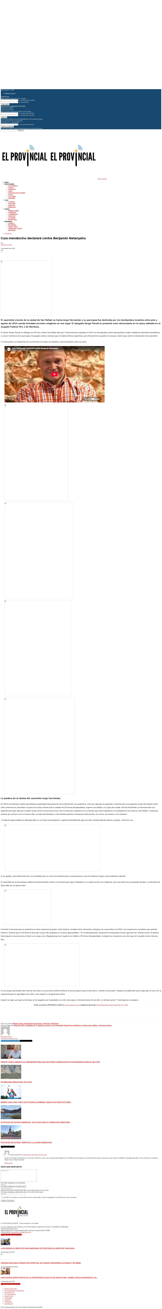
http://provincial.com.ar (9, 1038)
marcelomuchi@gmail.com (21, 1232)
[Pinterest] (17, 255)
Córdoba (12, 212)
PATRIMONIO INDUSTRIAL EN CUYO (16, 1082)
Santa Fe (11, 216)
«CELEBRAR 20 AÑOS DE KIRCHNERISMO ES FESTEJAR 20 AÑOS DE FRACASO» (38, 1248)
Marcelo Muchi (6, 245)
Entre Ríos (12, 219)
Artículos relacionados (10, 1041)
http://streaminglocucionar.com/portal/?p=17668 (112, 1005)
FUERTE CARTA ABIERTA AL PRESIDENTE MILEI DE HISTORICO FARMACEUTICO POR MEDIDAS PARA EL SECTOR (50, 1062)
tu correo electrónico (26, 113)
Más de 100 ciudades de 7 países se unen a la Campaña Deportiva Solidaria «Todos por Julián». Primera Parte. (63, 1025)
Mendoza (12, 207)
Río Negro (12, 225)
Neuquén (11, 230)
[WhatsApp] (24, 255)
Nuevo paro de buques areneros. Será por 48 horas (36, 1024)
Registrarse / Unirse (9, 93)
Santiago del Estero (16, 193)
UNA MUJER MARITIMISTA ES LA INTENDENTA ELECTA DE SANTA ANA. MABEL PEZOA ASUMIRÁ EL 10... (49, 1277)
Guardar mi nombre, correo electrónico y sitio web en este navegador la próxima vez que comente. (40, 1197)
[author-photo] (5, 1035)
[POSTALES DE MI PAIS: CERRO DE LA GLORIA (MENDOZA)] (11, 1139)
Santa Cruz (13, 227)
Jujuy (10, 191)
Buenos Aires (13, 211)
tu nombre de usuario (26, 100)
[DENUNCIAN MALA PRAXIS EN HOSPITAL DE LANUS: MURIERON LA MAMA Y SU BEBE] (5, 1259)
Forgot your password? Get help (13, 106)
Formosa (12, 189)
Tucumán (12, 196)
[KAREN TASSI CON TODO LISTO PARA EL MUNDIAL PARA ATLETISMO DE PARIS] (11, 1098)
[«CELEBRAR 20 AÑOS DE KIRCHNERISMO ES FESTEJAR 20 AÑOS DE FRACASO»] (5, 1244)
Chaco (11, 187)
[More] (31, 255)
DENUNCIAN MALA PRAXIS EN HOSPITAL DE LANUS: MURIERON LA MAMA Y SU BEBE (41, 1263)
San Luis (11, 205)
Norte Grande (9, 184)
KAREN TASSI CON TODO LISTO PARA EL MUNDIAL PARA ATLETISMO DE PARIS (36, 1102)
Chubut (11, 223)
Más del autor (26, 1041)
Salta (10, 194)
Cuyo (6, 200)
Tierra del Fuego (15, 228)
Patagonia (8, 221)
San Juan (11, 203)
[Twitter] (11, 255)
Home (6, 182)
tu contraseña (23, 102)
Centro (7, 209)
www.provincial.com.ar (72, 1005)
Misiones (11, 198)
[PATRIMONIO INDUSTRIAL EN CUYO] (11, 1078)
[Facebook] (4, 255)
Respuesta (8, 1163)
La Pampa (11, 218)
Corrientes (12, 214)
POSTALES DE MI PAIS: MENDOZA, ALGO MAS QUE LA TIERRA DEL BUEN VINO (35, 1122)
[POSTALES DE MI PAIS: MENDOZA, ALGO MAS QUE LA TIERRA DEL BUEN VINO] (11, 1119)
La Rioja (11, 202)
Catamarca (13, 186)
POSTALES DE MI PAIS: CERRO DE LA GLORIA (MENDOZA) (26, 1142)
